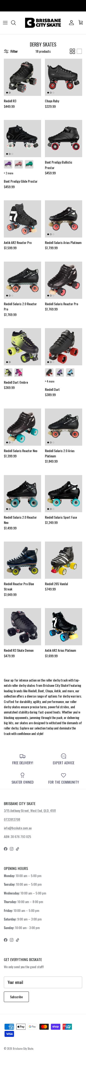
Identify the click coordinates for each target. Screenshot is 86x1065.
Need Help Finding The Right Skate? (43, 6)
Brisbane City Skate (23, 1048)
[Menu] (5, 22)
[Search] (16, 22)
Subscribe (16, 996)
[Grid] (72, 51)
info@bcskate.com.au (18, 827)
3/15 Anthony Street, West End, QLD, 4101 (30, 810)
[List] (79, 51)
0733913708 (12, 819)
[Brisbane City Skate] (43, 23)
